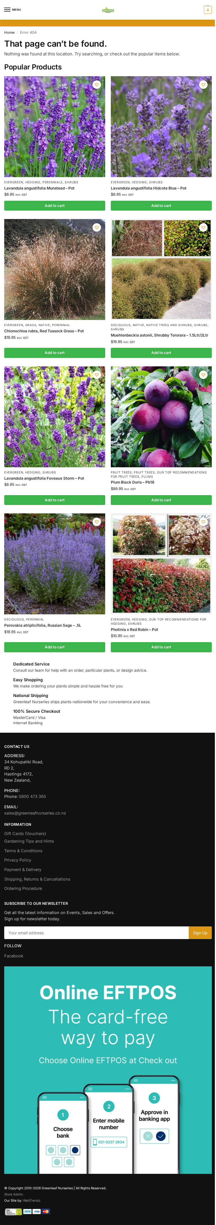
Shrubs (71, 182)
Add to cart (55, 205)
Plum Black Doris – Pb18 (132, 482)
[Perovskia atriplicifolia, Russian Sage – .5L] (54, 563)
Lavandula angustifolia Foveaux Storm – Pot (44, 478)
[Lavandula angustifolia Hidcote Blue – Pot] (161, 126)
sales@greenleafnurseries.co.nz (35, 813)
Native (44, 325)
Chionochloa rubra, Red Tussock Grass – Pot (44, 331)
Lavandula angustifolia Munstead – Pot (39, 188)
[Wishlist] (97, 84)
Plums (147, 477)
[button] (207, 10)
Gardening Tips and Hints (29, 841)
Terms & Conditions (23, 850)
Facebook (13, 955)
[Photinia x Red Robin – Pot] (161, 563)
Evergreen (13, 182)
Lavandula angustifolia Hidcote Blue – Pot (148, 188)
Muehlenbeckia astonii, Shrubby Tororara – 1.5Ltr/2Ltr (159, 335)
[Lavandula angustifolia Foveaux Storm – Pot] (54, 416)
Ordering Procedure (23, 888)
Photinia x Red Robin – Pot (134, 629)
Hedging (32, 182)
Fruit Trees (121, 472)
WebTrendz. (32, 1201)
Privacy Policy (17, 860)
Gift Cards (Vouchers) (25, 833)
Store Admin (13, 1194)
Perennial (61, 325)
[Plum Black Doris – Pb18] (161, 416)
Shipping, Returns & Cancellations (37, 879)
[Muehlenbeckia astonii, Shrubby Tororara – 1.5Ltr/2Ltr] (161, 269)
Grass (31, 325)
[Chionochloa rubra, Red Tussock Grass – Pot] (54, 269)
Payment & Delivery (22, 869)
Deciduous (120, 325)
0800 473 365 (32, 796)
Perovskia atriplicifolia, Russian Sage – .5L (42, 625)
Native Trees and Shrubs (169, 325)
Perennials (52, 182)
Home (9, 32)
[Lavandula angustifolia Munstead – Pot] (54, 126)
